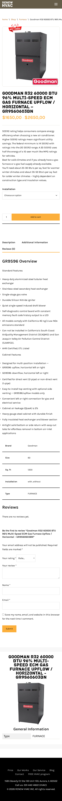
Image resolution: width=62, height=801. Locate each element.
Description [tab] (8, 242)
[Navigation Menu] (56, 4)
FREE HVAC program (39, 774)
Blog (52, 770)
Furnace (23, 19)
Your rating (9, 558)
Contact (19, 774)
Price (10, 770)
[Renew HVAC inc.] (8, 4)
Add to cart (36, 217)
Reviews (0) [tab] (8, 248)
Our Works (23, 770)
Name (6, 585)
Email (6, 599)
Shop (13, 19)
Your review (9, 565)
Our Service (39, 770)
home (5, 19)
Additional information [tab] (35, 242)
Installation (8, 189)
